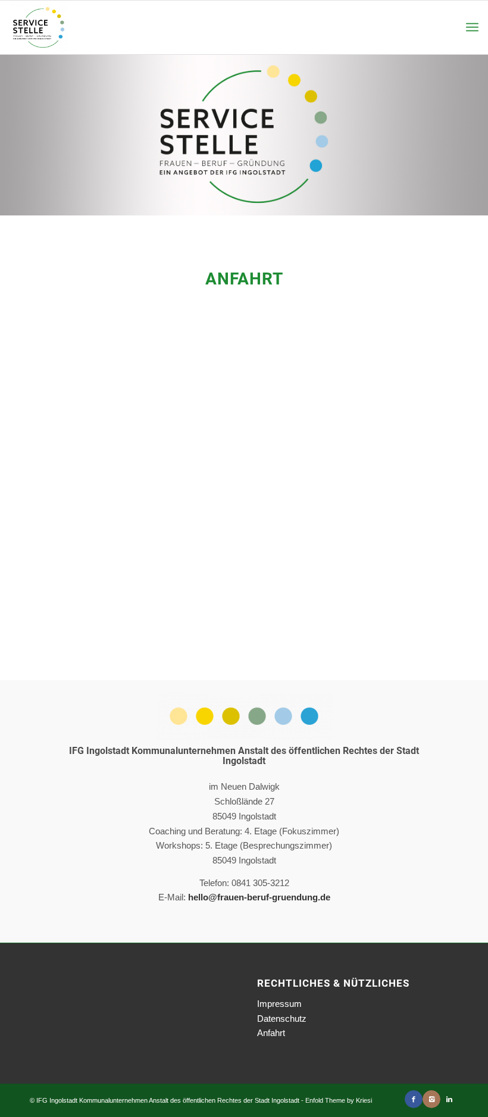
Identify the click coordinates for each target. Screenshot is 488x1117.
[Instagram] (431, 1099)
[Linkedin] (449, 1099)
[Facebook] (414, 1099)
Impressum (279, 1004)
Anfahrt (271, 1033)
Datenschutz (281, 1018)
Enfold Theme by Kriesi (338, 1100)
